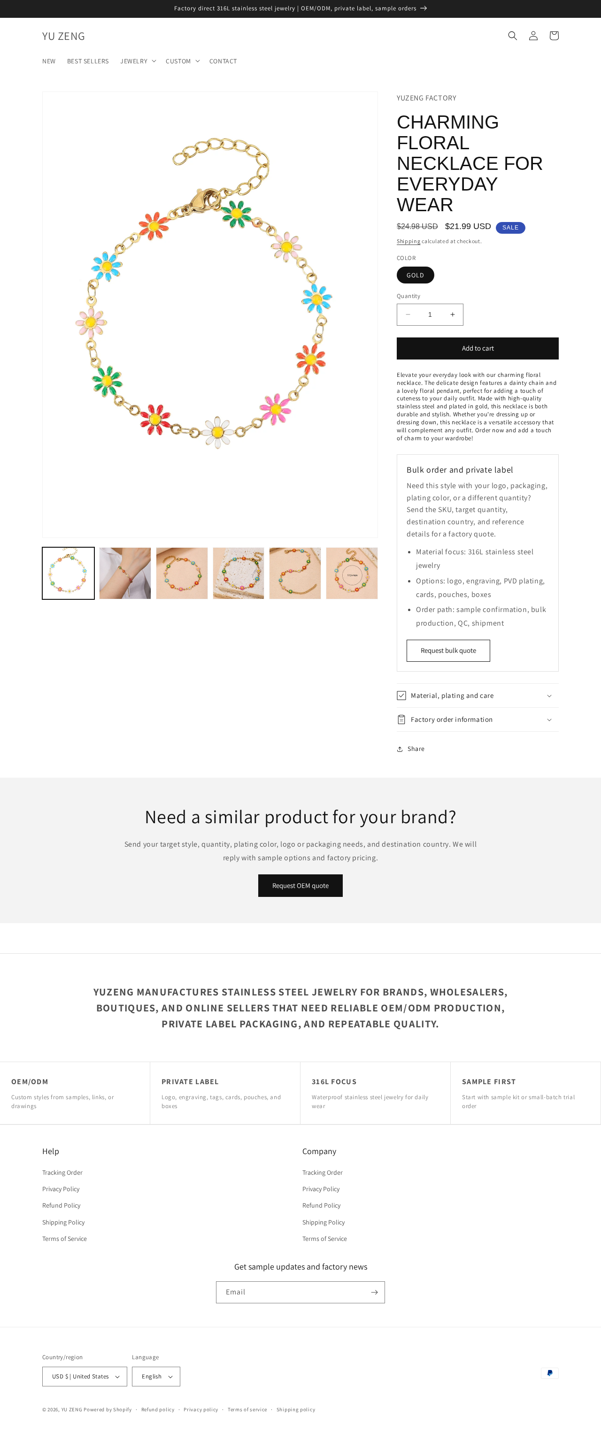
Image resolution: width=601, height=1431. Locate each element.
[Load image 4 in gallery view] (239, 573)
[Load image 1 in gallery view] (68, 573)
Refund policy (158, 1409)
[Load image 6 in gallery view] (352, 573)
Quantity (408, 296)
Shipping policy (296, 1409)
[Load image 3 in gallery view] (182, 573)
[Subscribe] (374, 1292)
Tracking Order (62, 1172)
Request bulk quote (448, 650)
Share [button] (416, 748)
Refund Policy (61, 1205)
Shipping (409, 241)
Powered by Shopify (108, 1409)
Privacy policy (201, 1409)
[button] (137, 60)
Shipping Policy (63, 1222)
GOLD (415, 275)
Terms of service (247, 1409)
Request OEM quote (300, 885)
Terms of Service (64, 1238)
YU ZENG (72, 1409)
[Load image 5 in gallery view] (295, 573)
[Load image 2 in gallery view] (125, 573)
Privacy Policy (60, 1189)
